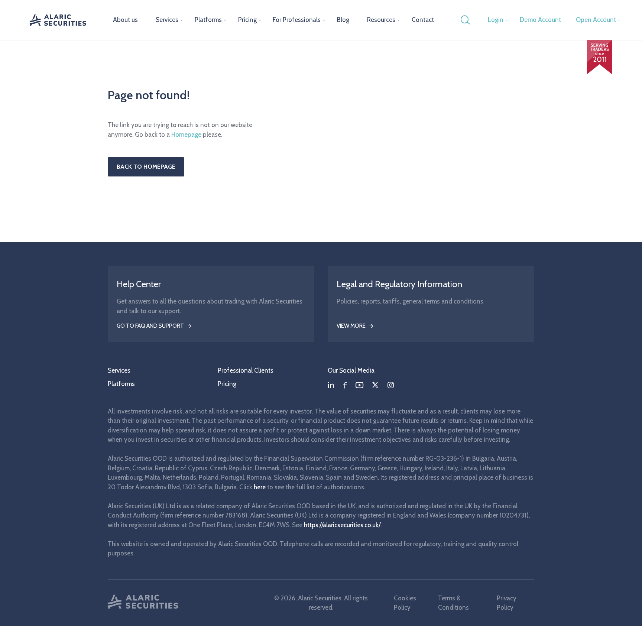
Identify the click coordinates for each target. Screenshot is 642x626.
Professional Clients (245, 370)
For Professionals (297, 19)
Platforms (208, 19)
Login (495, 19)
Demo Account (540, 19)
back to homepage (146, 166)
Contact (423, 19)
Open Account (596, 19)
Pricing (247, 19)
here (260, 487)
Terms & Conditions (453, 603)
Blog (343, 19)
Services (167, 19)
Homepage (186, 134)
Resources (381, 19)
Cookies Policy (405, 603)
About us (125, 19)
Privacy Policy (506, 603)
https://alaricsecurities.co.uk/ (342, 525)
